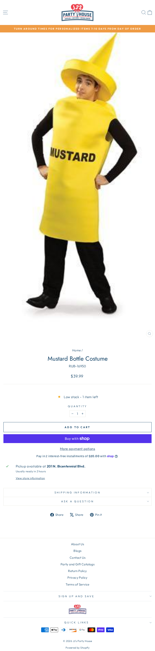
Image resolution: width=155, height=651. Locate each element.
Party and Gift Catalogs (78, 564)
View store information (30, 478)
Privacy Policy (77, 577)
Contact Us (77, 558)
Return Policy (77, 571)
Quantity (77, 406)
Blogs (77, 551)
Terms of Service (77, 584)
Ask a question (77, 501)
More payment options (77, 448)
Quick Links (76, 622)
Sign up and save (77, 596)
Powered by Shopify (77, 647)
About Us (77, 544)
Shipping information (77, 492)
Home (76, 350)
